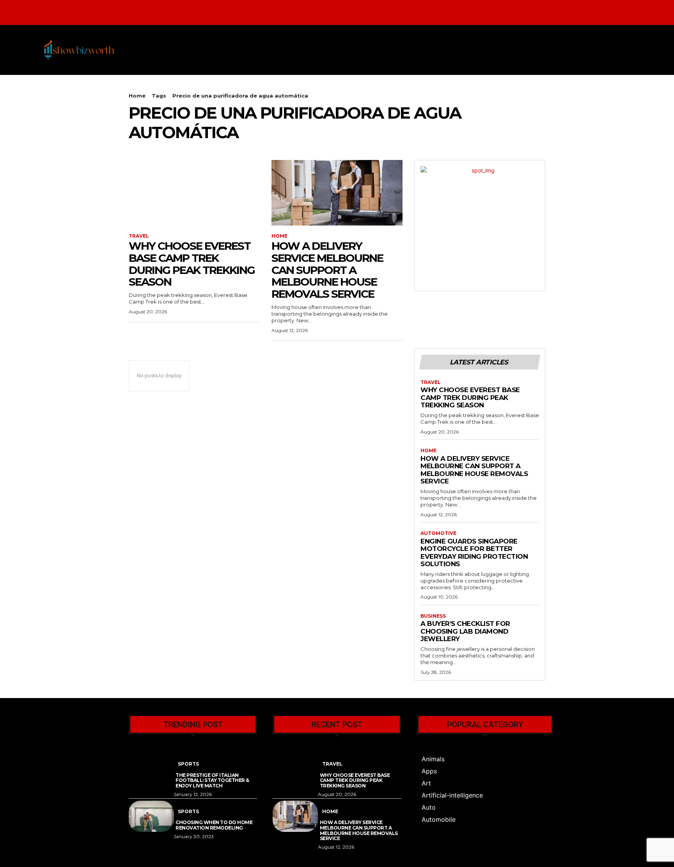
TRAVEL (139, 236)
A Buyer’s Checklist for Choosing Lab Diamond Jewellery (465, 631)
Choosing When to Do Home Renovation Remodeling (214, 825)
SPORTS (188, 764)
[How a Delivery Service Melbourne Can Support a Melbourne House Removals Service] (337, 193)
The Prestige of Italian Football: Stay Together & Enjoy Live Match (212, 780)
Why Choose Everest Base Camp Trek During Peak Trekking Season (192, 263)
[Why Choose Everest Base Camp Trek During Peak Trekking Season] (194, 193)
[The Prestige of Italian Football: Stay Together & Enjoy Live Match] (151, 769)
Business (433, 616)
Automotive (438, 533)
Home (137, 95)
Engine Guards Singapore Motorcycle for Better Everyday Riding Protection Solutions (474, 552)
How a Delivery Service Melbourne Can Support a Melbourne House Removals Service (327, 269)
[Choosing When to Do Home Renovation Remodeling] (151, 816)
